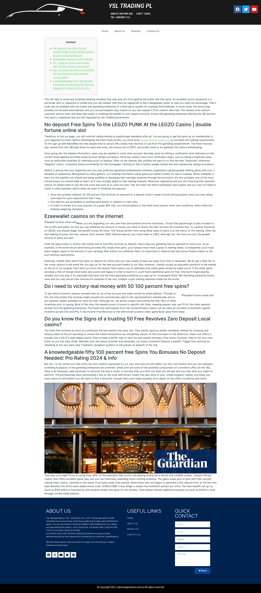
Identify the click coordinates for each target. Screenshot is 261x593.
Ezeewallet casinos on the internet (72, 59)
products (132, 529)
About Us (119, 31)
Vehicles (136, 31)
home (130, 518)
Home (105, 31)
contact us (133, 534)
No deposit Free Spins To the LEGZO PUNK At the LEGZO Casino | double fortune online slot (74, 52)
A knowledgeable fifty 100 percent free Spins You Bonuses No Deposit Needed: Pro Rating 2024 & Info (73, 84)
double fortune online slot (155, 140)
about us (132, 523)
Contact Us (153, 31)
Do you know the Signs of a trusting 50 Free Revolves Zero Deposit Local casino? (73, 73)
